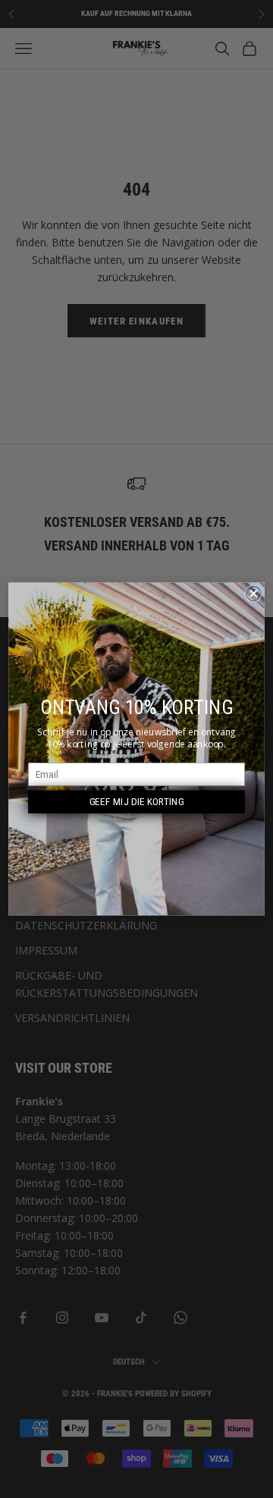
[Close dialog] (254, 593)
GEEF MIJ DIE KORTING (136, 802)
